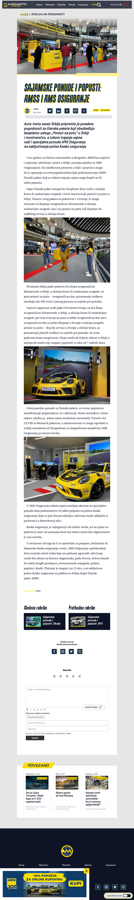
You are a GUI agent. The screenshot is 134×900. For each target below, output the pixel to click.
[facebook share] (97, 887)
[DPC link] (119, 4)
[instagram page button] (62, 651)
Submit (35, 738)
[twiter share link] (50, 110)
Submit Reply (91, 707)
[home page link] (16, 4)
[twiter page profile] (71, 651)
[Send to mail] (106, 887)
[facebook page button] (54, 651)
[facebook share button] (67, 110)
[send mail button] (75, 110)
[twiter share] (115, 887)
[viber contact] (79, 651)
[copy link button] (84, 110)
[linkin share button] (58, 110)
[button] (118, 896)
